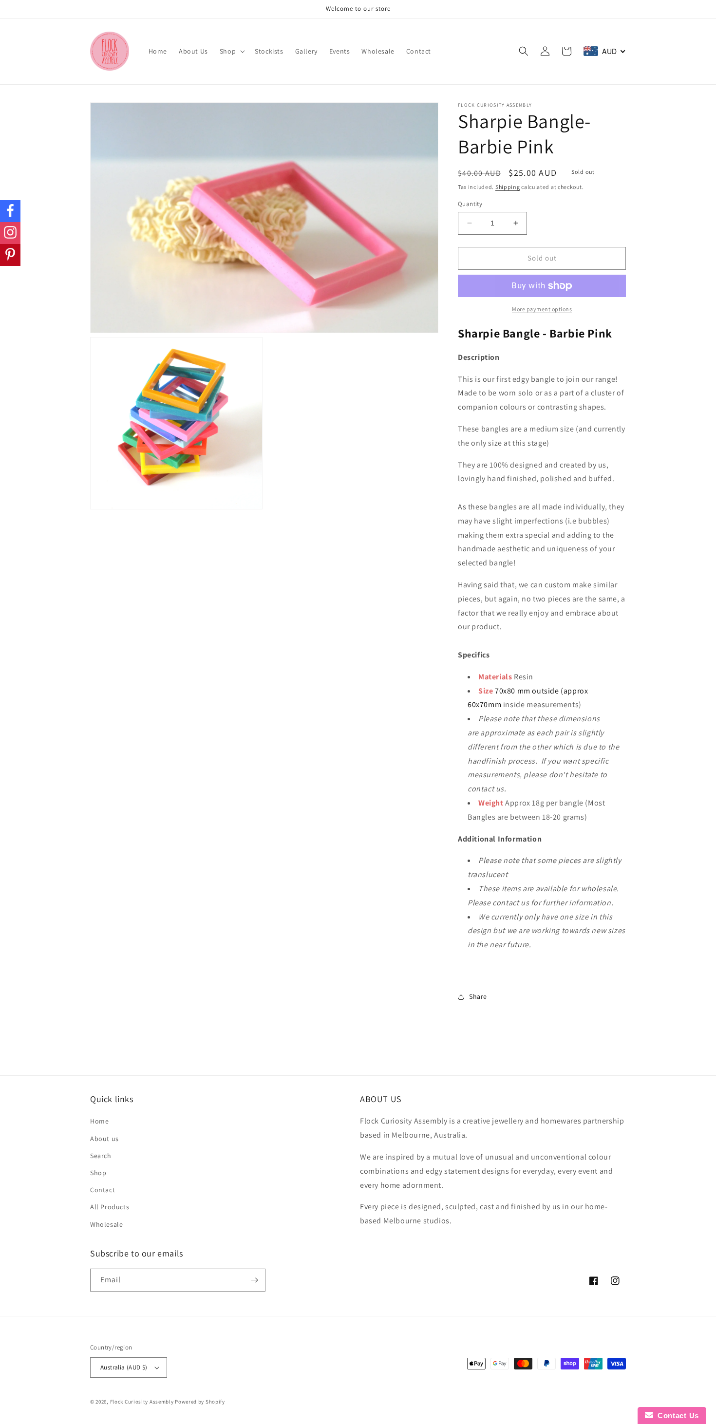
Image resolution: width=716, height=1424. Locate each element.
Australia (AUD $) (124, 1367)
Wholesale (106, 1224)
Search (101, 1155)
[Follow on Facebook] (10, 211)
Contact (102, 1189)
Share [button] (478, 996)
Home (99, 1121)
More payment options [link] (542, 309)
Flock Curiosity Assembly (142, 1401)
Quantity (470, 204)
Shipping (507, 186)
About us (104, 1138)
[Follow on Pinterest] (10, 255)
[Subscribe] (254, 1280)
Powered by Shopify (200, 1401)
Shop (98, 1172)
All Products (109, 1206)
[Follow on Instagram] (10, 233)
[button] (231, 51)
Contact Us (676, 1415)
